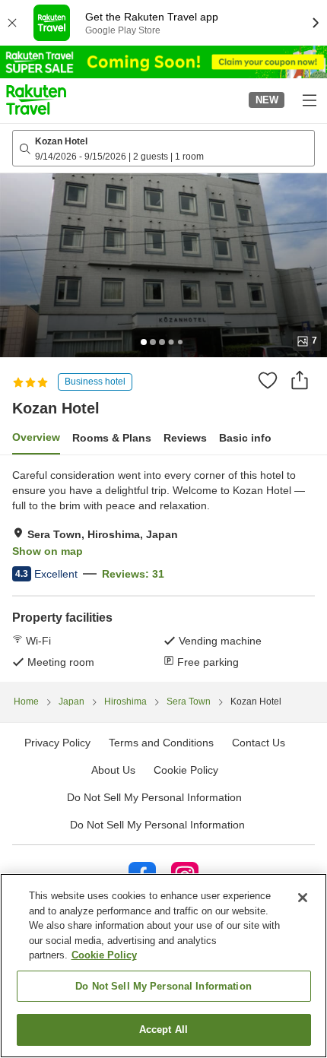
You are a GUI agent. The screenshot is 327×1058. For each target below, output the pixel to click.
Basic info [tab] (245, 438)
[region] (163, 965)
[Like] (267, 380)
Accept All (163, 1029)
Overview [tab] (36, 437)
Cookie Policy (104, 955)
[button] (36, 99)
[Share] (299, 380)
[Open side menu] (309, 99)
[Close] (302, 897)
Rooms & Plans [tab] (111, 438)
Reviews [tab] (185, 438)
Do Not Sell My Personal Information (157, 825)
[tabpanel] (163, 568)
